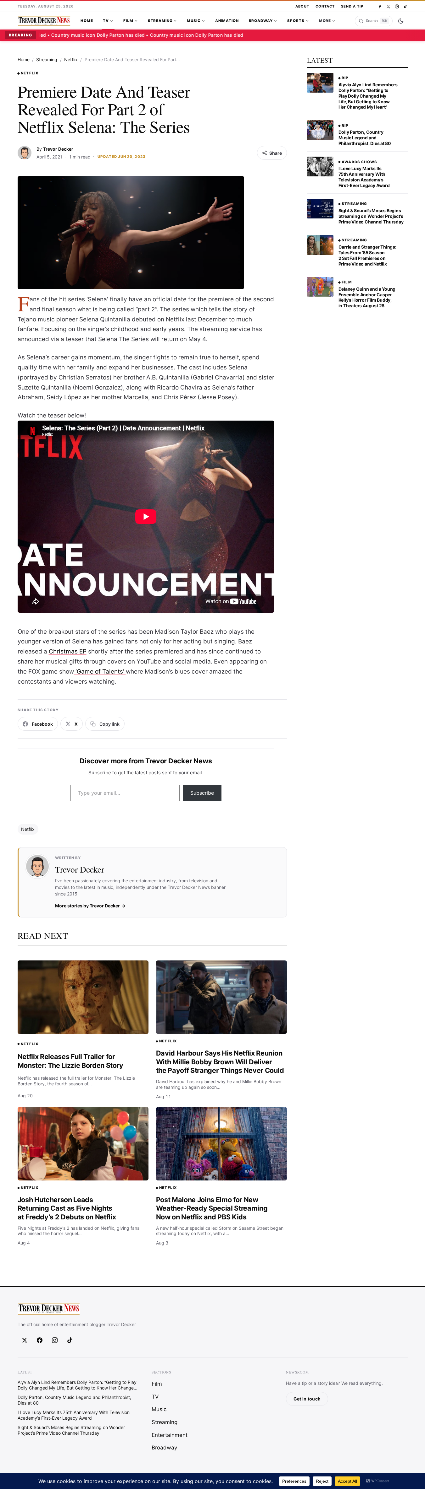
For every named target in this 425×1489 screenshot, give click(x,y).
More (325, 21)
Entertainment (169, 1435)
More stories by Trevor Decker (87, 905)
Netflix (71, 59)
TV (106, 21)
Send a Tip (352, 6)
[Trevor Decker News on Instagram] (396, 6)
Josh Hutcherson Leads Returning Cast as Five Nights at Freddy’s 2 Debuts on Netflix (67, 1208)
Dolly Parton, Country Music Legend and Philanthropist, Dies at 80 (364, 137)
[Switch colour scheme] (401, 21)
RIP (345, 78)
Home (87, 21)
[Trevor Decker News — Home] (44, 21)
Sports (295, 21)
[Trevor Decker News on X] (388, 6)
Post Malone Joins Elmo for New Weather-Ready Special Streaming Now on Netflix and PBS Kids (212, 1208)
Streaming (160, 21)
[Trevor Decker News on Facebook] (379, 6)
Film (128, 21)
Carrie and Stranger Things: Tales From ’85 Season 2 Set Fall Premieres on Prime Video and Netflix (367, 255)
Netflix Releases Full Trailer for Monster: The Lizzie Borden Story (71, 1060)
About (302, 6)
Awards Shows (359, 161)
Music (193, 21)
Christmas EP (68, 651)
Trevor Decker (58, 149)
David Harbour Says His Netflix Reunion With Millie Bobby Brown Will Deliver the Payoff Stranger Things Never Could (220, 1061)
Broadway (261, 21)
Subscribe (202, 793)
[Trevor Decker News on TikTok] (405, 6)
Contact (325, 6)
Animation (227, 21)
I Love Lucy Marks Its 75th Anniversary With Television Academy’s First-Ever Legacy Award (364, 177)
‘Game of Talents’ (100, 671)
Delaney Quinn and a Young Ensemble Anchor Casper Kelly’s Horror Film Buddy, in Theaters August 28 (367, 297)
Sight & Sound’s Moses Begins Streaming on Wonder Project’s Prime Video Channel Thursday (371, 216)
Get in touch (307, 1398)
